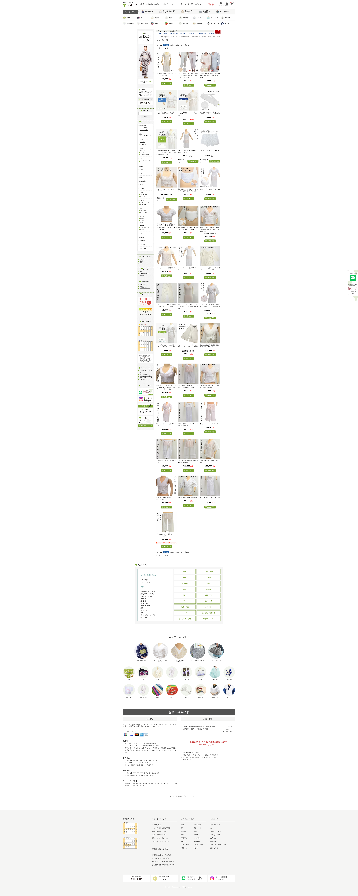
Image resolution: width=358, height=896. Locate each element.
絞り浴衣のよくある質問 (160, 858)
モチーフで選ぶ (144, 130)
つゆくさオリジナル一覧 (160, 841)
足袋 (140, 233)
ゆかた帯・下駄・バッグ (147, 591)
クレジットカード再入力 (146, 376)
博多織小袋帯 (143, 194)
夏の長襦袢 (143, 601)
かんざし (186, 23)
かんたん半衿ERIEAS (189, 11)
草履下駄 (186, 18)
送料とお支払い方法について (170, 37)
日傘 (141, 612)
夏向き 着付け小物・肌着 (147, 615)
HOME (158, 40)
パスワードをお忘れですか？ (204, 33)
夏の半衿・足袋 (145, 605)
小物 (140, 208)
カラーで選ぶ (143, 127)
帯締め (171, 23)
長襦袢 (157, 18)
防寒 (141, 262)
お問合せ (213, 838)
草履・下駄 (208, 595)
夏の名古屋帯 (144, 603)
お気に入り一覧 (173, 33)
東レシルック (143, 284)
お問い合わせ (199, 4)
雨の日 (141, 261)
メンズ (227, 23)
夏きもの (143, 598)
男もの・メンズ (208, 619)
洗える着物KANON (206, 11)
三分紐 (142, 225)
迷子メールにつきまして (146, 377)
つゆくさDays (224, 12)
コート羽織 (214, 18)
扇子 (141, 608)
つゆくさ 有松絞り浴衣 (148, 575)
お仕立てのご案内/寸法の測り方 (163, 865)
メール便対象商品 (144, 273)
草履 (140, 173)
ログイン (191, 33)
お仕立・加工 (143, 379)
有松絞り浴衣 (149, 12)
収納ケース (143, 204)
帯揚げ (157, 23)
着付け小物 (144, 23)
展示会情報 (214, 848)
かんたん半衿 (142, 181)
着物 (128, 18)
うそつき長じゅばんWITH (169, 11)
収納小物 (200, 23)
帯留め (142, 223)
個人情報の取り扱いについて (191, 37)
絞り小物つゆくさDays (160, 838)
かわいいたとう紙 (144, 202)
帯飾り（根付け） (144, 227)
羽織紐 (142, 229)
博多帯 (141, 286)
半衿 (170, 18)
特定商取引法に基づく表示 (211, 37)
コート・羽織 (208, 571)
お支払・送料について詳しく (179, 796)
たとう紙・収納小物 (208, 613)
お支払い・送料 (215, 831)
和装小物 (228, 18)
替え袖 (142, 152)
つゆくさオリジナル (145, 288)
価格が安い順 (174, 45)
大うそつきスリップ (145, 150)
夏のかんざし (144, 610)
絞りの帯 (142, 196)
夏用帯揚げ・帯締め (146, 596)
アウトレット (143, 271)
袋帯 (208, 583)
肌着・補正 (130, 23)
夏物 (140, 134)
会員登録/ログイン (216, 825)
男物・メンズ (142, 248)
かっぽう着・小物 (185, 619)
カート (212, 828)
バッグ (199, 18)
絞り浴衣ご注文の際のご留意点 (163, 861)
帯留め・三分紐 (144, 139)
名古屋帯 (141, 188)
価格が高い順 (185, 45)
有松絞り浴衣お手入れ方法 (161, 855)
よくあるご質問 (143, 374)
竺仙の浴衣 (143, 144)
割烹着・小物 (215, 23)
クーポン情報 (162, 33)
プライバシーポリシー (218, 844)
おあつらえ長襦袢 (144, 154)
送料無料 (142, 275)
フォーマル (142, 259)
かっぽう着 (143, 210)
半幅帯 (141, 192)
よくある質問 (189, 4)
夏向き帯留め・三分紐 (147, 594)
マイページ (183, 33)
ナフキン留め (143, 212)
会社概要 (213, 841)
